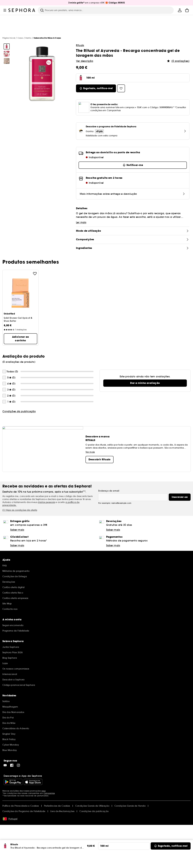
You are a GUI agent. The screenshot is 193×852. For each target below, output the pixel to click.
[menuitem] (179, 10)
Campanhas (49, 793)
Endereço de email (108, 490)
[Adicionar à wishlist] (34, 273)
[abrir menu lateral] (4, 10)
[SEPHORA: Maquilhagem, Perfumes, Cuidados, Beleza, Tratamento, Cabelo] (21, 10)
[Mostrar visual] (7, 46)
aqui (43, 791)
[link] (145, 383)
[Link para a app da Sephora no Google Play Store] (13, 782)
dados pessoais (46, 502)
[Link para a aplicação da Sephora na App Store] (33, 782)
